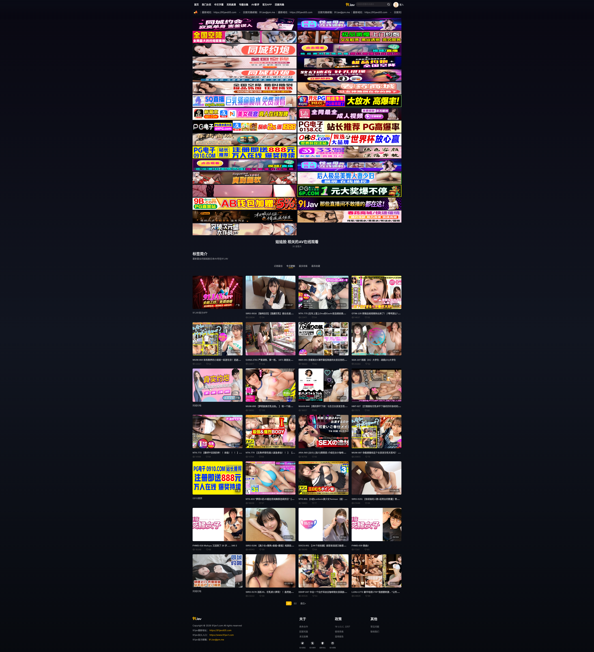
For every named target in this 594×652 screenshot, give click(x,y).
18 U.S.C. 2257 (342, 626)
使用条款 (339, 631)
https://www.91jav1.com (221, 635)
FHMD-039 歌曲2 (360, 546)
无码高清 (231, 4)
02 (295, 603)
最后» (303, 603)
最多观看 (303, 266)
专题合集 (243, 4)
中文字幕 (219, 4)
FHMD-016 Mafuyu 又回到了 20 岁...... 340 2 (215, 546)
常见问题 (374, 626)
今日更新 (290, 266)
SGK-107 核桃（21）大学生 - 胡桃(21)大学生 (374, 360)
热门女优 (206, 4)
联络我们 (374, 631)
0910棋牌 (197, 498)
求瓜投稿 (303, 636)
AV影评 (255, 4)
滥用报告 (339, 636)
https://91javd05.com (220, 630)
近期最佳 (278, 266)
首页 (196, 4)
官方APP (267, 4)
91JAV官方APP (200, 312)
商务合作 (303, 626)
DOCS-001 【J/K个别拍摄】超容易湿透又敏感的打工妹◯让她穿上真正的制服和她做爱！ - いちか (346, 546)
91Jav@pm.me (216, 639)
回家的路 (279, 4)
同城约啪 (197, 405)
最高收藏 (315, 266)
